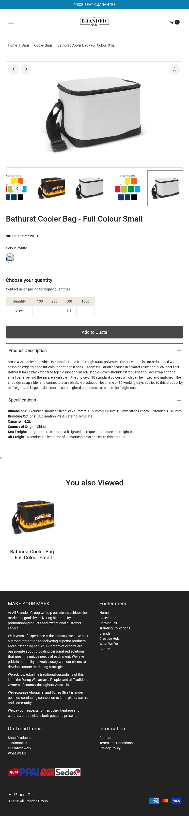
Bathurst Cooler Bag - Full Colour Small (33, 554)
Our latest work (19, 748)
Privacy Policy (110, 748)
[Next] (25, 69)
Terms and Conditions (116, 743)
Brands (104, 633)
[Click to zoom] (174, 69)
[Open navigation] (11, 22)
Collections (107, 618)
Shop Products (19, 738)
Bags (26, 45)
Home (12, 45)
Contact (105, 649)
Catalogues (108, 623)
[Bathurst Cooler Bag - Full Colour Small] (33, 517)
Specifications (22, 399)
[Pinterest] (15, 795)
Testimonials (17, 743)
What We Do (108, 644)
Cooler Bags (43, 45)
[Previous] (13, 69)
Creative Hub (109, 638)
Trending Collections (114, 628)
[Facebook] (10, 795)
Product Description (27, 350)
